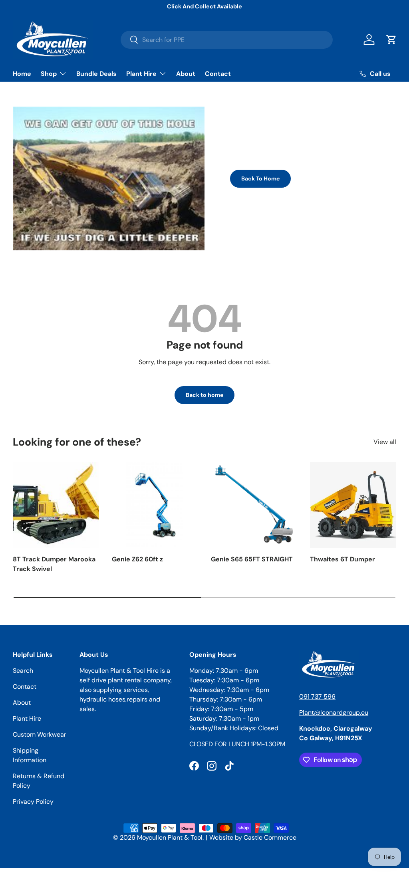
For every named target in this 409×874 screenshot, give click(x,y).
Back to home (204, 394)
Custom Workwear (39, 734)
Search (23, 670)
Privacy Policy (33, 801)
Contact (218, 73)
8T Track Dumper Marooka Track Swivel (54, 564)
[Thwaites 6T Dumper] (353, 505)
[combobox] (227, 40)
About (185, 73)
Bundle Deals (96, 73)
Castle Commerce (270, 837)
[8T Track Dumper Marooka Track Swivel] (56, 505)
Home (22, 73)
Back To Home (260, 178)
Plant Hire (27, 718)
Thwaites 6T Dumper (342, 559)
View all (384, 442)
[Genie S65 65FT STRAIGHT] (254, 505)
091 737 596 (317, 696)
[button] (391, 39)
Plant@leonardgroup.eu (333, 712)
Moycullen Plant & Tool (170, 837)
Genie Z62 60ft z (137, 559)
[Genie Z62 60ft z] (155, 505)
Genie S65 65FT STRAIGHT (252, 559)
